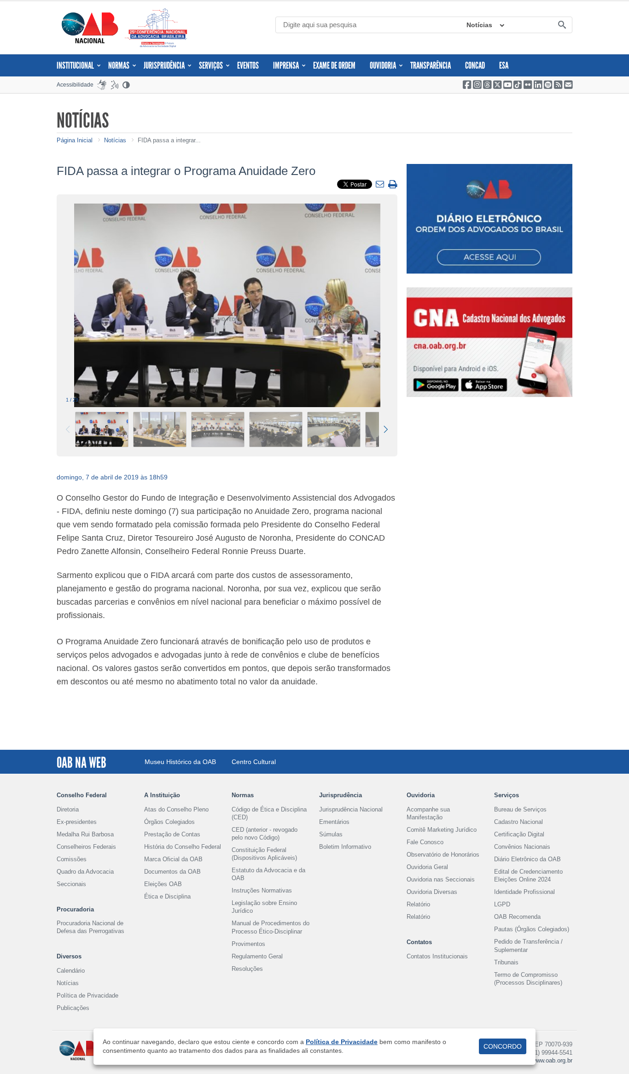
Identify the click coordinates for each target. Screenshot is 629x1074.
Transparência (430, 65)
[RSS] (558, 84)
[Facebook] (467, 84)
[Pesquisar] (562, 25)
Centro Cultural (254, 761)
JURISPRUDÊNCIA (164, 65)
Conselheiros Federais (86, 846)
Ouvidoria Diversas (432, 891)
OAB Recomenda (517, 916)
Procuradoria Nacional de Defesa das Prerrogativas (90, 927)
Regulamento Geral (257, 956)
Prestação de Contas (172, 834)
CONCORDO (502, 1046)
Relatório (418, 904)
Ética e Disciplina (167, 896)
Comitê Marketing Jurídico (442, 829)
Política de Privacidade (87, 995)
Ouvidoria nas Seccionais (441, 879)
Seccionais (71, 884)
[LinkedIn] (538, 84)
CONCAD (475, 65)
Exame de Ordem (334, 65)
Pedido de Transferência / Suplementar (528, 945)
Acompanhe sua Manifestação (428, 813)
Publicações (73, 1007)
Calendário (71, 970)
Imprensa (286, 65)
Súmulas (331, 834)
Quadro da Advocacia (85, 871)
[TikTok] (517, 84)
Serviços (211, 65)
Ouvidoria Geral (427, 867)
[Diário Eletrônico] (489, 219)
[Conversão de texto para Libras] (102, 84)
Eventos (248, 65)
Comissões (72, 859)
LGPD (502, 904)
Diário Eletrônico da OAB (527, 859)
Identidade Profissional (524, 891)
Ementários (334, 821)
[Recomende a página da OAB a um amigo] (568, 84)
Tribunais (506, 962)
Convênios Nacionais (522, 846)
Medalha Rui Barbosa (85, 834)
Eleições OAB (163, 884)
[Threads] (487, 84)
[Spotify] (548, 84)
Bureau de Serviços (520, 809)
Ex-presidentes (77, 821)
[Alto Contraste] (126, 84)
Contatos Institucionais (437, 956)
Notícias (479, 25)
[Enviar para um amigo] (381, 184)
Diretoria (68, 809)
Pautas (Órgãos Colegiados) (531, 929)
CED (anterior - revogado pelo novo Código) (264, 833)
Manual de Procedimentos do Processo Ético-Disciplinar (270, 927)
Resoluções (247, 968)
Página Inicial (75, 140)
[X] (497, 84)
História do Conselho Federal (182, 846)
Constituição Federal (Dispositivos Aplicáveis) (264, 853)
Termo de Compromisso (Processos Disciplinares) (528, 978)
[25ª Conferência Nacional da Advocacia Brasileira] (158, 27)
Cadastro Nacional (518, 821)
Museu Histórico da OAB (180, 761)
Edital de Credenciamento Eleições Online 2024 (528, 875)
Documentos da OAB (172, 871)
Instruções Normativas (262, 890)
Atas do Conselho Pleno (176, 809)
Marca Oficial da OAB (173, 859)
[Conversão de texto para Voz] (114, 84)
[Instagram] (477, 84)
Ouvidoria (383, 65)
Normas (118, 65)
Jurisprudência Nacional (351, 809)
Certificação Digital (519, 834)
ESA (503, 65)
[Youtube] (507, 84)
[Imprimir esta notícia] (392, 185)
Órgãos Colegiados (169, 821)
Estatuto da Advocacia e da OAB (268, 874)
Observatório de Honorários (443, 854)
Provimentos (248, 943)
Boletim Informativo (345, 846)
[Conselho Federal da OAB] (90, 27)
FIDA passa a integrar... (169, 140)
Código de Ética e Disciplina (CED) (269, 813)
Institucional (75, 65)
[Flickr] (528, 84)
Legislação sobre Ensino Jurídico (264, 906)
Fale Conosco (425, 842)
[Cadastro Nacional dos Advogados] (489, 342)
